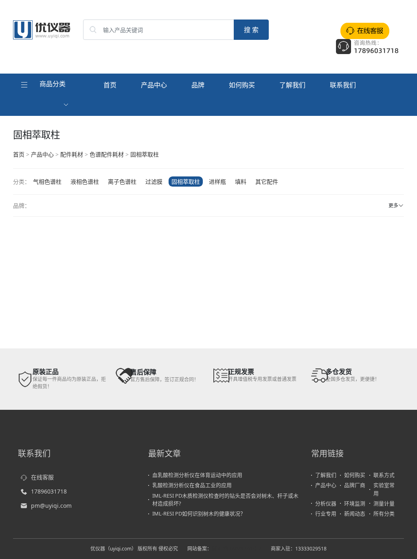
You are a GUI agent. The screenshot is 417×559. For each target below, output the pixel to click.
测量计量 (384, 503)
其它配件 (266, 181)
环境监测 (354, 503)
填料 (240, 181)
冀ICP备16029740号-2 (236, 548)
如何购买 (242, 84)
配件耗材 (71, 154)
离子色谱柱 (122, 181)
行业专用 (325, 513)
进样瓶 (217, 181)
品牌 (197, 84)
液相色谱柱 (84, 181)
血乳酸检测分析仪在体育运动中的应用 (197, 475)
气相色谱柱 (47, 181)
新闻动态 (354, 513)
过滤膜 (153, 181)
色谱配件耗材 (107, 154)
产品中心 (154, 84)
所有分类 (384, 513)
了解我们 (292, 84)
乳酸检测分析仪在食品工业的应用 (192, 485)
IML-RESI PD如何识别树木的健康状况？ (199, 513)
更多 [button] (393, 205)
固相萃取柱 (144, 154)
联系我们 (343, 84)
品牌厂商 (354, 485)
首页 (109, 84)
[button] (45, 95)
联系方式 (384, 475)
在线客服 (42, 477)
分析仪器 (325, 503)
